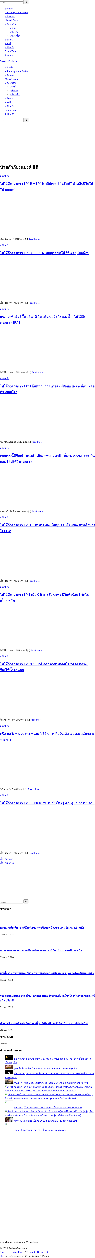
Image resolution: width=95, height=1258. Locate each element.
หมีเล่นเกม (10, 16)
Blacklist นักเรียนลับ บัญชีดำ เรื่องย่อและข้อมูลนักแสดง (40, 1130)
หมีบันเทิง (9, 47)
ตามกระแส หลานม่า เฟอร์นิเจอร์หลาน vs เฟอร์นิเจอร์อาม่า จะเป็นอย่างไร (41, 950)
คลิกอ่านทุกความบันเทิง (16, 12)
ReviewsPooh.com (9, 61)
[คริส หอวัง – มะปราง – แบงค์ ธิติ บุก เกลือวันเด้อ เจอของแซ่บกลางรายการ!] (37, 783)
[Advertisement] (47, 141)
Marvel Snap (11, 20)
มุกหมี (8, 43)
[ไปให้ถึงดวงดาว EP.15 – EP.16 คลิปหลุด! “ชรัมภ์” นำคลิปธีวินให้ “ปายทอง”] (37, 233)
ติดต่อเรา (9, 55)
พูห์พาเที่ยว (15, 35)
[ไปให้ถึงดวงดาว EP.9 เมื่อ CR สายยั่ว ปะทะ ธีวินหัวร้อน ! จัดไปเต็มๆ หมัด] (37, 644)
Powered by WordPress (12, 1252)
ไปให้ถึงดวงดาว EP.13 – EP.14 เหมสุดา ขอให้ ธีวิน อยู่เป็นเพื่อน (44, 253)
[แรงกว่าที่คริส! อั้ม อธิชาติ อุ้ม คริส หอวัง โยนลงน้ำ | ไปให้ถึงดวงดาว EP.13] (37, 366)
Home (3, 1256)
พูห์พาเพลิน (10, 24)
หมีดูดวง (9, 39)
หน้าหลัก (9, 8)
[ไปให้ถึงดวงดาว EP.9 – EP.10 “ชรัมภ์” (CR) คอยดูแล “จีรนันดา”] (37, 846)
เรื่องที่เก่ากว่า (6, 859)
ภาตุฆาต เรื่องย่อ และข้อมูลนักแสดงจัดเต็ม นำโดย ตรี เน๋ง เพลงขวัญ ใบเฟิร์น (50, 1082)
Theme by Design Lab (37, 1252)
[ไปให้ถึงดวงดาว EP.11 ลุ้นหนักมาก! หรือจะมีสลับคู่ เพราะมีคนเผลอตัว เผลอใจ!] (37, 435)
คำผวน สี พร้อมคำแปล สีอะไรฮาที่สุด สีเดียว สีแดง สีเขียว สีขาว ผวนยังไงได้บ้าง (44, 1023)
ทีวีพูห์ (13, 28)
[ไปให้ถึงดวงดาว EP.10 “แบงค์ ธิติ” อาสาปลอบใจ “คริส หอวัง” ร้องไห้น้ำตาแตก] (37, 713)
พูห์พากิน (14, 32)
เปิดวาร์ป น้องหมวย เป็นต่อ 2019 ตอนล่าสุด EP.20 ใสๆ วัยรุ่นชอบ (45, 1120)
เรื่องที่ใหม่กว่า (7, 863)
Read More (34, 239)
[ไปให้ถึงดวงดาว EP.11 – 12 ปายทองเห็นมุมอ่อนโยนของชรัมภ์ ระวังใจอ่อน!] (37, 574)
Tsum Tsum (11, 51)
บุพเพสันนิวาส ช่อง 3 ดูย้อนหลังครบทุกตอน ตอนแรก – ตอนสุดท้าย (45, 1068)
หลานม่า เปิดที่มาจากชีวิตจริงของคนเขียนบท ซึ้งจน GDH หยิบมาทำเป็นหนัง (42, 927)
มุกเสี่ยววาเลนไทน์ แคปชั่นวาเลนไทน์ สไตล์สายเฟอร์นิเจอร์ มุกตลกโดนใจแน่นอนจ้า (47, 973)
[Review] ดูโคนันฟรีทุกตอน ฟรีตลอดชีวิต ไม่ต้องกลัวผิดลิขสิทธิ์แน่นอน (47, 1107)
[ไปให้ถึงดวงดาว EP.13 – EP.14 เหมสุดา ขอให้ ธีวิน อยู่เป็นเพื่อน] (37, 296)
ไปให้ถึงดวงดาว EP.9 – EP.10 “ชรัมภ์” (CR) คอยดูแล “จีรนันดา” (47, 803)
